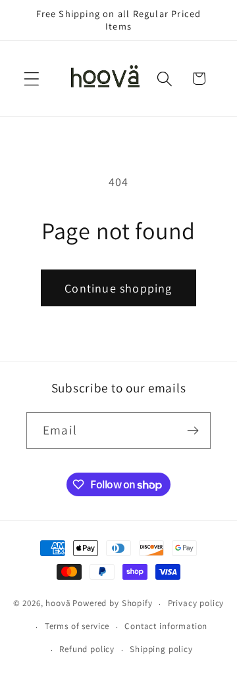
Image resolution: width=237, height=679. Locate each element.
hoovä (57, 603)
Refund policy (87, 649)
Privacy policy (196, 603)
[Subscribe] (192, 430)
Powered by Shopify (112, 603)
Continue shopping (118, 288)
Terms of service (77, 626)
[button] (31, 78)
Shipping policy (161, 649)
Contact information (165, 626)
